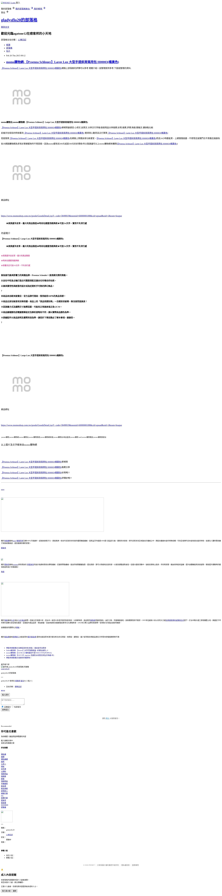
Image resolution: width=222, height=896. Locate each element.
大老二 (3, 764)
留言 (22, 681)
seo (2, 795)
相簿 (8, 45)
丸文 (12, 620)
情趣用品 (4, 774)
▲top (3, 690)
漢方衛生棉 (32, 637)
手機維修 (4, 784)
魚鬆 (2, 572)
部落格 (9, 48)
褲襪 (2, 757)
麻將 (2, 762)
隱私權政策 (125, 865)
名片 (8, 51)
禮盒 (17, 627)
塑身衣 (3, 548)
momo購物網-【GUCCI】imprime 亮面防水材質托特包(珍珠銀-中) (30, 655)
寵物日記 (18, 687)
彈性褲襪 (4, 759)
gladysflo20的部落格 (19, 20)
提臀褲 (3, 807)
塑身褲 (3, 803)
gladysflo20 (5, 669)
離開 (14, 891)
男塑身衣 (30, 564)
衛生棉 (6, 637)
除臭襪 (6, 541)
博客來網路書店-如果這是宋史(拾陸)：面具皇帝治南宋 (26, 648)
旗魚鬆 (92, 620)
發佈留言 (5, 710)
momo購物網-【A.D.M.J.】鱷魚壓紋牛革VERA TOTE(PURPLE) (29, 653)
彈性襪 (3, 754)
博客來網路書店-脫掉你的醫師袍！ (19, 658)
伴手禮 (3, 769)
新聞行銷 (4, 798)
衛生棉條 (4, 788)
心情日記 (22, 40)
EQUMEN (4, 805)
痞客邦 (17, 681)
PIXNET (92, 865)
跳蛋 (2, 779)
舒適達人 (16, 637)
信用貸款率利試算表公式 (175, 620)
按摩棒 (3, 776)
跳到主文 (5, 27)
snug (2, 489)
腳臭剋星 (20, 541)
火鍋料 (3, 771)
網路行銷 (4, 793)
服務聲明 (135, 865)
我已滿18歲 (6, 891)
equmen (15, 564)
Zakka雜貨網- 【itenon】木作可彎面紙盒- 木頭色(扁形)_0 (27, 650)
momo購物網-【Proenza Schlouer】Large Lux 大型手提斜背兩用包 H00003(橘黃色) (62, 62)
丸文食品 (21, 620)
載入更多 (5, 695)
